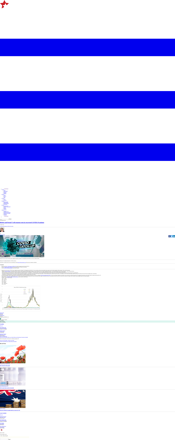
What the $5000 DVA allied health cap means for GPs (10, 410)
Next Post (1, 313)
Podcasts (5, 192)
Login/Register (6, 188)
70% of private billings (3, 328)
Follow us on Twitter (11, 337)
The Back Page (6, 201)
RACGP (5, 196)
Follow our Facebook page (18, 337)
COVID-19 (8, 226)
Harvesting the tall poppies (5, 365)
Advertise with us (6, 211)
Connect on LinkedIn (25, 337)
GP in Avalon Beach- (3, 426)
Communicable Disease (3, 226)
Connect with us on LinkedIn (12, 341)
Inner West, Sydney (3, 334)
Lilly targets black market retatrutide (7, 387)
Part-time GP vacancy (3, 416)
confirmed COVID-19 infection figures (12, 276)
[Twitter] (172, 236)
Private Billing (2, 423)
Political (3, 194)
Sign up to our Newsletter (3, 337)
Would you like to (2, 330)
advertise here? (2, 331)
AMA (4, 197)
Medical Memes (6, 202)
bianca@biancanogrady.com (22, 262)
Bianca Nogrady (2, 234)
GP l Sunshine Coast (3, 327)
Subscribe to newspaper (7, 212)
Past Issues (5, 214)
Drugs (1, 386)
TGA (7, 386)
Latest (4, 190)
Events (3, 205)
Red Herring (5, 204)
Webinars (5, 193)
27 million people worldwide (8, 267)
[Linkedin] (174, 236)
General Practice (7, 363)
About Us (5, 210)
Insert (9, 439)
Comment (5, 200)
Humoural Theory (6, 203)
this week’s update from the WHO (46, 275)
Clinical (3, 189)
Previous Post (2, 312)
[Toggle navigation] (87, 186)
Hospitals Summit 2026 (7, 206)
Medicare (1, 408)
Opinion (3, 198)
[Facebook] (169, 236)
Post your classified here (3, 336)
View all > (1, 325)
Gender (4, 363)
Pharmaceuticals (4, 386)
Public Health (6, 191)
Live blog (11, 226)
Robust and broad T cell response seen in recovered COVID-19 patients (22, 222)
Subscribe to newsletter (7, 213)
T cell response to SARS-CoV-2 (11, 266)
